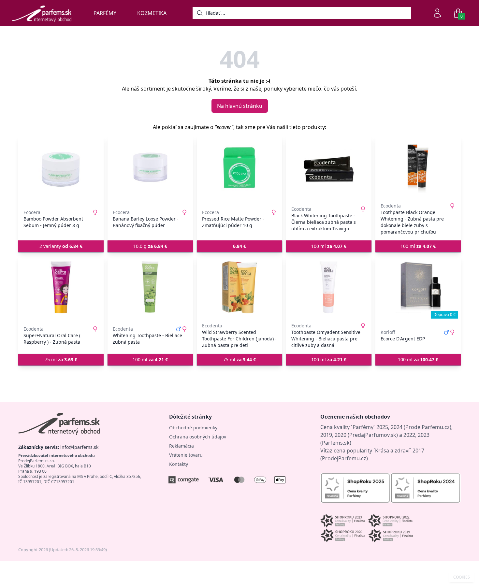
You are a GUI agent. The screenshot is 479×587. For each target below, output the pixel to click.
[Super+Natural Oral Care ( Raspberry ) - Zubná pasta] (60, 287)
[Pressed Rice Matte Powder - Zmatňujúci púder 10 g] (239, 167)
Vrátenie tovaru (186, 455)
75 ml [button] (61, 359)
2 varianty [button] (60, 246)
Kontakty (178, 464)
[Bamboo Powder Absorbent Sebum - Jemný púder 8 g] (60, 167)
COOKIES (461, 577)
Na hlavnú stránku (239, 105)
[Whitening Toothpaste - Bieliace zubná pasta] (150, 287)
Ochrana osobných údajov (197, 437)
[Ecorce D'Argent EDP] (418, 287)
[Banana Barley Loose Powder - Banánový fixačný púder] (150, 167)
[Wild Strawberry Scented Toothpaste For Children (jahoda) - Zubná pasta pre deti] (239, 287)
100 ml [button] (328, 246)
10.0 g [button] (150, 246)
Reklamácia (181, 446)
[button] (239, 246)
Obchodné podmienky (193, 427)
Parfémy (105, 13)
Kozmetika (152, 13)
